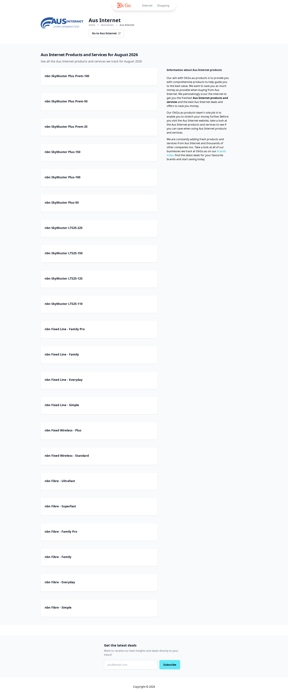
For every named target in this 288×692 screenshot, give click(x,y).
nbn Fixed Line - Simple (62, 405)
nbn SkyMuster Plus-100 (62, 177)
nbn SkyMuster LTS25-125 (63, 278)
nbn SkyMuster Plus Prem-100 (67, 76)
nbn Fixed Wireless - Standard (67, 456)
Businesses (107, 24)
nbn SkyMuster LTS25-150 (63, 253)
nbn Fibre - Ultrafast (60, 481)
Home (92, 24)
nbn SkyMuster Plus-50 (62, 202)
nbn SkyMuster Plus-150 (62, 152)
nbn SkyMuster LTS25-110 (63, 304)
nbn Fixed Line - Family (62, 354)
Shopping (163, 5)
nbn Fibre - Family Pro (61, 531)
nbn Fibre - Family (58, 557)
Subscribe (169, 665)
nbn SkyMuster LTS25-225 (63, 228)
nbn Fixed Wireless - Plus (63, 430)
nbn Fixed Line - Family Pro (65, 329)
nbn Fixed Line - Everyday (63, 380)
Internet (147, 5)
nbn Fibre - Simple (58, 607)
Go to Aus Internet (104, 33)
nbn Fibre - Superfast (60, 506)
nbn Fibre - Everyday (60, 582)
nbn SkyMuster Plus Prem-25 (66, 127)
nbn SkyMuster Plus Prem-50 (66, 101)
